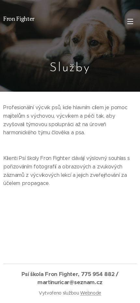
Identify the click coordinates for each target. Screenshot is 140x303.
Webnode (90, 293)
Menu (130, 21)
